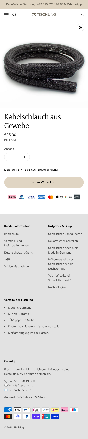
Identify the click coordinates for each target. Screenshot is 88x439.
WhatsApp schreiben (22, 385)
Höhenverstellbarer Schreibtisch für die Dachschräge (60, 264)
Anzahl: (9, 149)
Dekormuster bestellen (63, 241)
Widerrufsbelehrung (17, 266)
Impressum (11, 234)
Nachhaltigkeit (57, 287)
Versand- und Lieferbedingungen (16, 243)
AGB (7, 259)
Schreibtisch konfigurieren (65, 234)
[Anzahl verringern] (9, 157)
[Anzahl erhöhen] (24, 157)
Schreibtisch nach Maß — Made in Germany (65, 250)
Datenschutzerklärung (18, 252)
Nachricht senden (19, 390)
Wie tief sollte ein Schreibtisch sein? (59, 278)
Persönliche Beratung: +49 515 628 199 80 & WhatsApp (44, 4)
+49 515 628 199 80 (21, 381)
